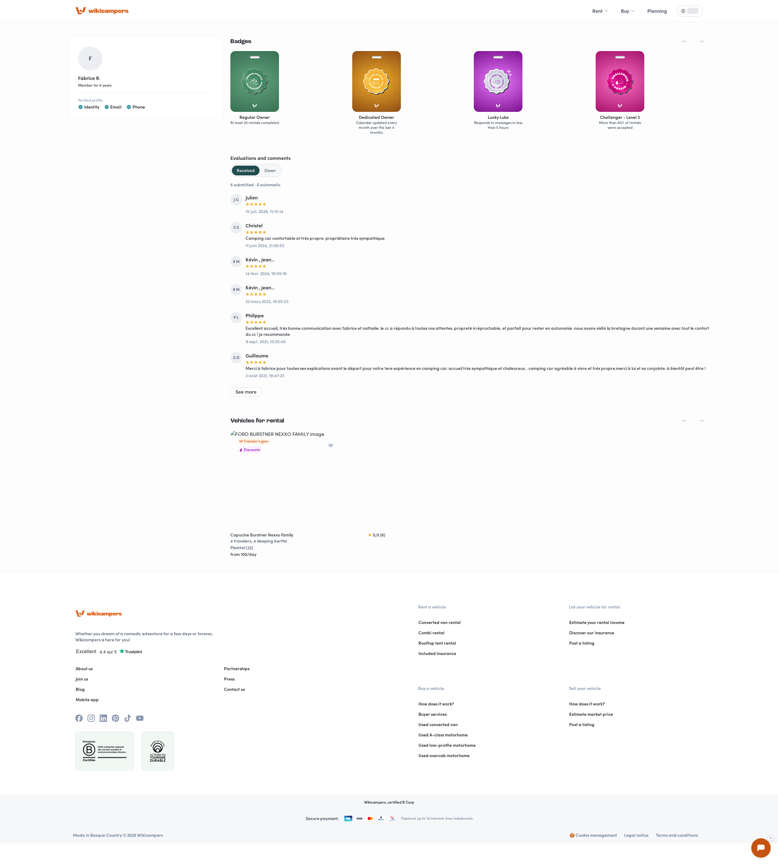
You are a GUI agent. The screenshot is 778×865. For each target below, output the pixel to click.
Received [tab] (246, 170)
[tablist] (256, 170)
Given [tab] (270, 170)
